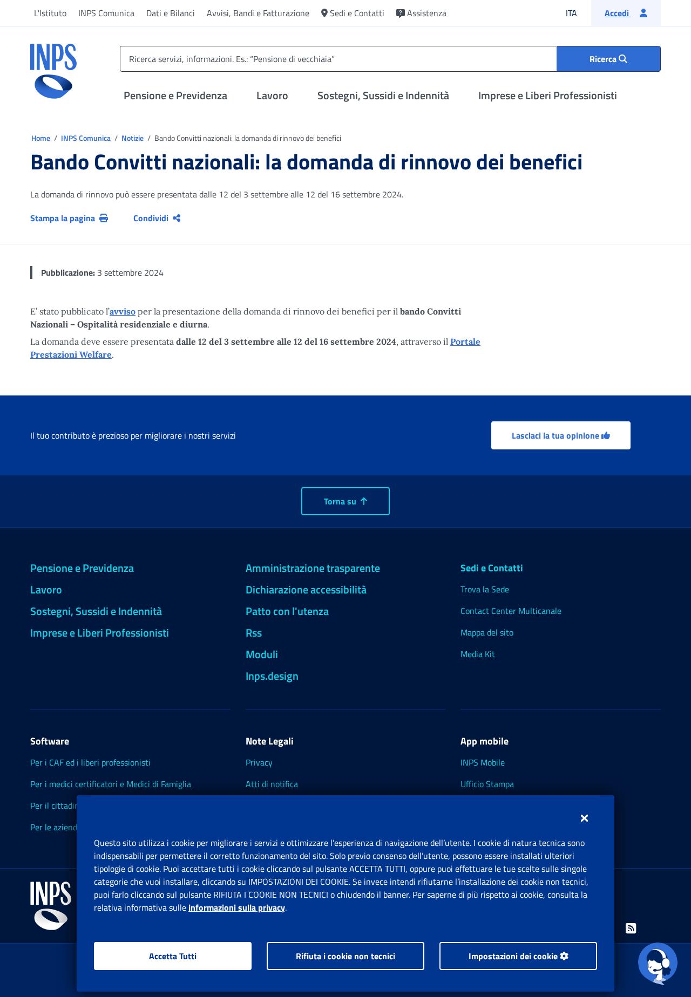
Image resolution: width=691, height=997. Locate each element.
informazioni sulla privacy (236, 907)
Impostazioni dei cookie (514, 956)
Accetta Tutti (173, 956)
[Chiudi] (584, 818)
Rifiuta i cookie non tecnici (345, 956)
